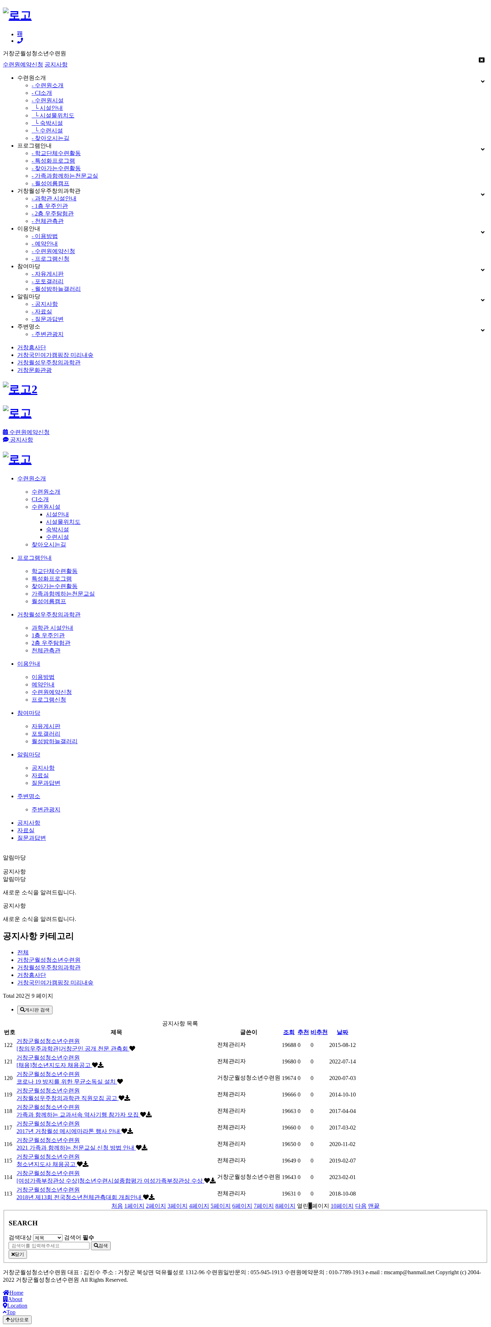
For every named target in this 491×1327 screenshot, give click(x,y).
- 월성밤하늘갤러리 (56, 289)
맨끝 (374, 1206)
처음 (117, 1206)
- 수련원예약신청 (53, 251)
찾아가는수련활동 (55, 586)
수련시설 (57, 537)
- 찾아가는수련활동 (56, 168)
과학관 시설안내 (52, 628)
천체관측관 (46, 650)
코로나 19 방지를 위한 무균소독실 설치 (67, 1082)
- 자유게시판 (48, 274)
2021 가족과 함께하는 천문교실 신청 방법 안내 (76, 1148)
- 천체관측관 (48, 221)
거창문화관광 (34, 370)
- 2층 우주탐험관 (53, 213)
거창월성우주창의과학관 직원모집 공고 (68, 1098)
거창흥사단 (31, 347)
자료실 (40, 775)
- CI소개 (42, 93)
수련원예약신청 (23, 64)
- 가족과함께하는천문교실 (65, 176)
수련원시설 (46, 507)
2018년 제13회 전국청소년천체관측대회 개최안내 (80, 1197)
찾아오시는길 (49, 544)
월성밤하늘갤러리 (55, 741)
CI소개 (40, 499)
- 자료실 (42, 311)
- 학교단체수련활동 (56, 153)
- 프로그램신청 (50, 259)
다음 (361, 1206)
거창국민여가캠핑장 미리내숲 (55, 355)
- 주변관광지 (48, 334)
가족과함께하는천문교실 (63, 594)
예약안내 (43, 684)
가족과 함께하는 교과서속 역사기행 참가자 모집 (78, 1115)
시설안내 (57, 514)
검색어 (79, 1237)
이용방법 (43, 677)
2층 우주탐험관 (51, 643)
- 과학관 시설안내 (54, 198)
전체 (23, 952)
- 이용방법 (45, 236)
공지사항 (56, 64)
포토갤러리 (46, 734)
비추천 (319, 1032)
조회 (289, 1032)
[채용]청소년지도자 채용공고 (54, 1065)
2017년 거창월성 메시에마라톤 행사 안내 (69, 1131)
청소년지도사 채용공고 (47, 1164)
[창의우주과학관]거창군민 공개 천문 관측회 (73, 1049)
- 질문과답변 (48, 319)
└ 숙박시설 (47, 123)
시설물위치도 (63, 522)
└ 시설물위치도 (53, 115)
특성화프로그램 (52, 579)
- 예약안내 (45, 244)
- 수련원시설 (48, 100)
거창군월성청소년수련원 (49, 960)
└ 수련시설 (47, 130)
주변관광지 (46, 809)
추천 (303, 1032)
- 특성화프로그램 (53, 161)
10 (342, 1206)
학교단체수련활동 (55, 571)
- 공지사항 (45, 304)
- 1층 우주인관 (50, 206)
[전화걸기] (20, 41)
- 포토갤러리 (48, 281)
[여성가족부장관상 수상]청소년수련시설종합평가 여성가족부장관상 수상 (110, 1181)
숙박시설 (57, 529)
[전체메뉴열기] (19, 34)
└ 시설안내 (47, 108)
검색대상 (20, 1237)
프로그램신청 (49, 700)
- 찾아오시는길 (50, 138)
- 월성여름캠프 (50, 183)
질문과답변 (46, 783)
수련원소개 (46, 492)
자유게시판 (46, 726)
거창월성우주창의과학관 (49, 362)
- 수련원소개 (48, 85)
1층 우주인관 (48, 635)
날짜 (342, 1032)
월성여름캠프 (49, 601)
